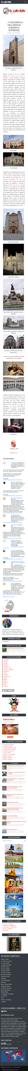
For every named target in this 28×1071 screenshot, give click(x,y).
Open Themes (15, 1069)
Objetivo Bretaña (7, 757)
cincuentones (14, 524)
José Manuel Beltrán (16, 498)
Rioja (5, 684)
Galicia (5, 678)
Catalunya (6, 671)
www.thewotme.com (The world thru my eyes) (17, 562)
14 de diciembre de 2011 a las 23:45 (12, 538)
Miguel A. (13, 482)
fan (11, 515)
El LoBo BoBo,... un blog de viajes (12, 1067)
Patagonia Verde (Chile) (9, 749)
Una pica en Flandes (8, 744)
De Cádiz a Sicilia (7, 746)
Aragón (5, 661)
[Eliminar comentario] (21, 479)
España (18, 32)
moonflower (14, 462)
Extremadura (7, 676)
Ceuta (5, 673)
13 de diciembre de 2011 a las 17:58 (12, 522)
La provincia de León (8, 751)
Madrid (5, 679)
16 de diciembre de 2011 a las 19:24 (12, 581)
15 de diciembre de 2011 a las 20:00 (12, 559)
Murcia (5, 681)
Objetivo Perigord (7, 759)
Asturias (6, 663)
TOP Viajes (6, 930)
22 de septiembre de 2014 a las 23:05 (12, 594)
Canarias (6, 664)
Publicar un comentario (8, 596)
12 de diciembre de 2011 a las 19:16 (12, 495)
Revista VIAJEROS (7, 928)
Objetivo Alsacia (7, 756)
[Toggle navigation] (25, 2)
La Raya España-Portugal (9, 747)
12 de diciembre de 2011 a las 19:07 (12, 479)
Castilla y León (11, 32)
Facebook (19, 205)
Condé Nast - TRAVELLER (9, 927)
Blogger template (6, 1069)
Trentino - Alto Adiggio (9, 754)
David (12, 583)
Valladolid (13, 543)
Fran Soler (13, 550)
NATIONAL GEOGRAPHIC (9, 925)
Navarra (6, 683)
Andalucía (6, 660)
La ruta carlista (7, 752)
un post (12, 406)
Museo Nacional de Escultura (17, 185)
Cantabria (6, 666)
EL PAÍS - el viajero (8, 924)
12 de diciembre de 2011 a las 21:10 (12, 512)
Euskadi (6, 674)
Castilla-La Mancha (9, 669)
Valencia (6, 686)
